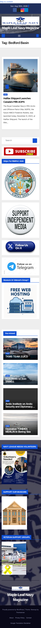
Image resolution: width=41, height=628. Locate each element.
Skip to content (6, 2)
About (11, 618)
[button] (34, 36)
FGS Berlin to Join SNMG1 (15, 380)
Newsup (34, 609)
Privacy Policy (19, 618)
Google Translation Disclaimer (20, 623)
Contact (29, 618)
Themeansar (20, 612)
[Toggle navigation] (19, 35)
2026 (7, 353)
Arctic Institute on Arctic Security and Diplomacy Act (18, 406)
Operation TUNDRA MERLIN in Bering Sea (18, 430)
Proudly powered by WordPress (13, 609)
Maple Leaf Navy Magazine (20, 28)
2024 (5, 94)
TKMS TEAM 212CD (16, 356)
